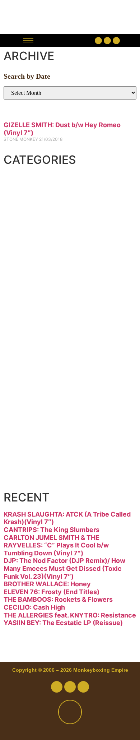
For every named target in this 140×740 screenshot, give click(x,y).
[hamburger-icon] (28, 40)
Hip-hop (37, 292)
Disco (30, 213)
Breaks (35, 186)
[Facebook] (98, 40)
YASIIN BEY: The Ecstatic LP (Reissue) (63, 622)
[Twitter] (107, 40)
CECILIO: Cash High (34, 607)
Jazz (26, 319)
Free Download (62, 478)
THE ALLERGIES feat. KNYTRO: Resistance (70, 615)
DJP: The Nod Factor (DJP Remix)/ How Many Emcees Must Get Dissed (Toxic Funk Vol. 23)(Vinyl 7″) (64, 568)
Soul (26, 425)
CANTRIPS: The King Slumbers (51, 529)
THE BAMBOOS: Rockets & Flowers (58, 599)
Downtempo (51, 239)
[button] (66, 40)
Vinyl (28, 452)
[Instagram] (116, 40)
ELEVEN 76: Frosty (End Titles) (51, 592)
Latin (28, 345)
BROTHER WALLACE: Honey (47, 584)
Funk (28, 266)
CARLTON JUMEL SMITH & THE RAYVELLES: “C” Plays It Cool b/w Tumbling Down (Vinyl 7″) (56, 545)
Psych (32, 372)
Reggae (36, 399)
